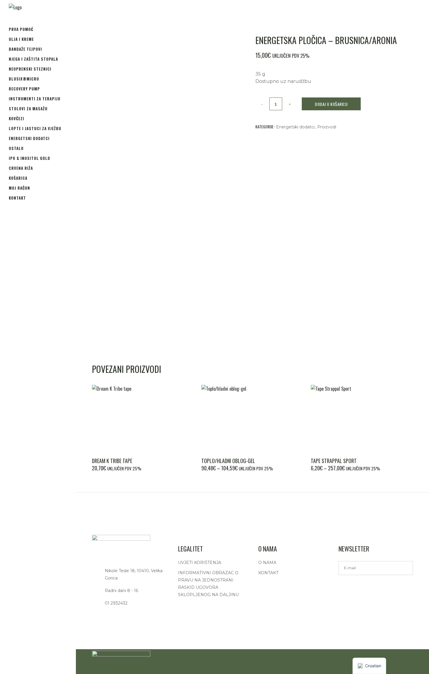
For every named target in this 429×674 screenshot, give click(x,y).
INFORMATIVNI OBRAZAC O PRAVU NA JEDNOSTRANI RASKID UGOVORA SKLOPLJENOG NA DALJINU (208, 583)
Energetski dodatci (295, 127)
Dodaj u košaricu (331, 104)
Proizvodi (326, 127)
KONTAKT (268, 572)
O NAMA (267, 562)
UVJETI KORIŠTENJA (199, 562)
